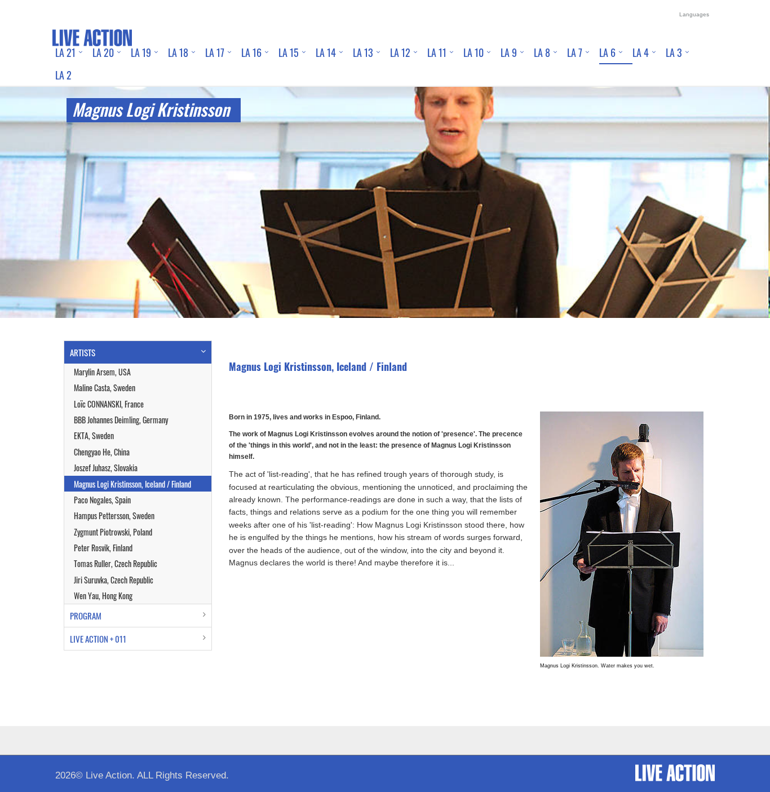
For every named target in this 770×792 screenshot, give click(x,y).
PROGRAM (85, 615)
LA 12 (400, 52)
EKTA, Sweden (94, 435)
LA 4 (640, 52)
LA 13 (363, 52)
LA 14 (326, 52)
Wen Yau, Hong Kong (103, 595)
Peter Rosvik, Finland (103, 548)
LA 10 (473, 52)
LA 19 (141, 52)
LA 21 (65, 52)
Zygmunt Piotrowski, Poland (113, 532)
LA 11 (436, 52)
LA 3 (674, 52)
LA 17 (214, 52)
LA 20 (103, 52)
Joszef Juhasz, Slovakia (106, 468)
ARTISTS (82, 352)
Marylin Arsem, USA (102, 372)
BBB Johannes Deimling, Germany (121, 420)
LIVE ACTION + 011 (98, 638)
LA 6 (607, 52)
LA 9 (509, 52)
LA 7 (574, 52)
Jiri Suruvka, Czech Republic (113, 580)
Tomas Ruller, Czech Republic (115, 563)
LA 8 (542, 52)
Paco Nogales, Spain (102, 500)
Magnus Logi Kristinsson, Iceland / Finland (132, 484)
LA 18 (178, 52)
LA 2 (63, 75)
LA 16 (251, 52)
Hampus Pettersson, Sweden (114, 515)
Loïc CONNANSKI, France (109, 404)
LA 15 (288, 52)
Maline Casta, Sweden (104, 387)
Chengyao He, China (102, 452)
